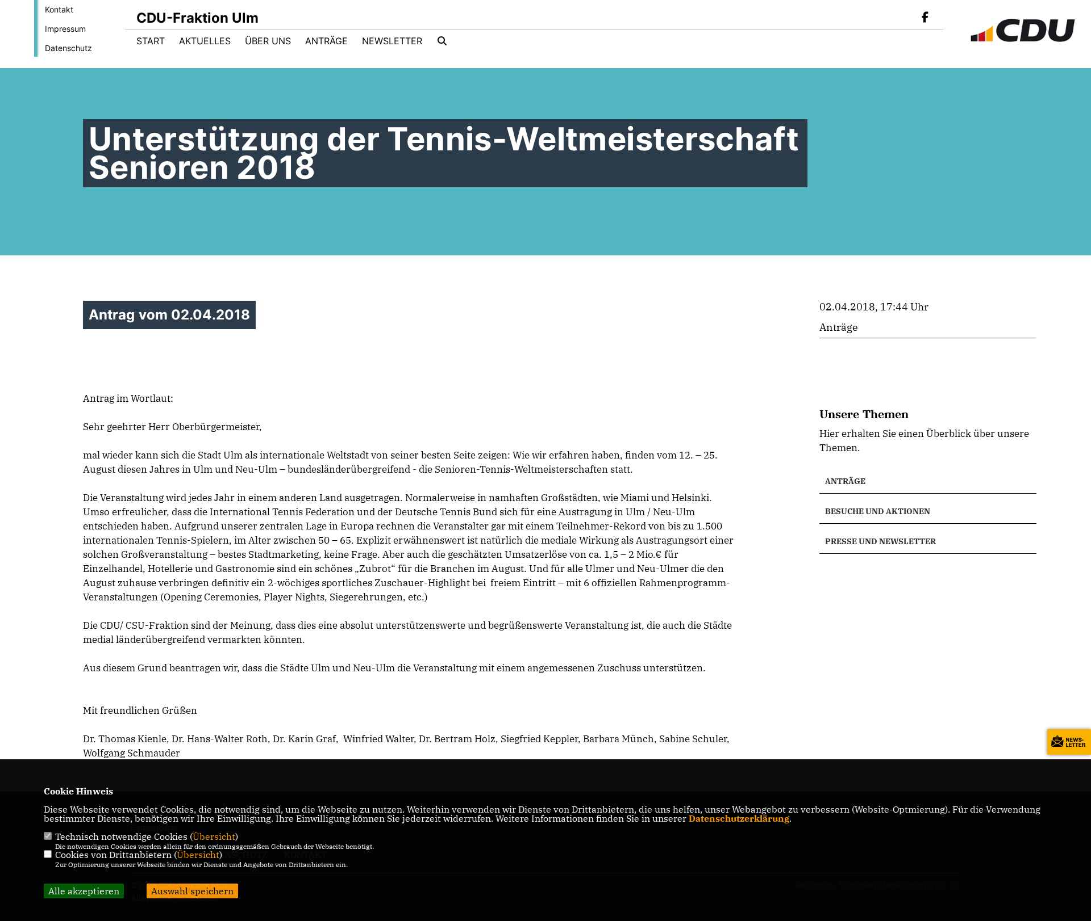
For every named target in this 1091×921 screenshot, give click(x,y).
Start (150, 40)
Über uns (268, 40)
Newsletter (392, 40)
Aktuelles (205, 40)
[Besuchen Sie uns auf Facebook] (925, 18)
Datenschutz (68, 48)
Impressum (65, 28)
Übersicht (214, 836)
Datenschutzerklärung (739, 818)
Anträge (326, 40)
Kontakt (59, 9)
